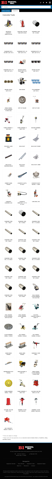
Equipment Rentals (11, 463)
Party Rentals (21, 463)
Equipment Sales (31, 463)
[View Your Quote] (46, 2)
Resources (26, 465)
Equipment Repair (41, 463)
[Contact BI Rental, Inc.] (43, 2)
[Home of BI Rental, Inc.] (8, 2)
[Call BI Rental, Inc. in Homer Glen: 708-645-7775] (40, 2)
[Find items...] (2, 7)
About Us (19, 465)
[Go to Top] (49, 477)
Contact (33, 465)
